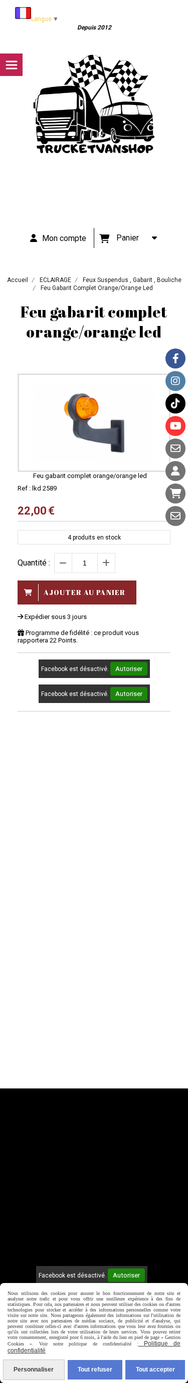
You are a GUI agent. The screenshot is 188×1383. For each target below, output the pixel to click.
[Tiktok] (175, 404)
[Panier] (175, 494)
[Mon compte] (175, 471)
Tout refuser (95, 1369)
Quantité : (34, 563)
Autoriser (128, 668)
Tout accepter (155, 1369)
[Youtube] (175, 426)
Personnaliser (34, 1369)
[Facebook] (175, 358)
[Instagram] (175, 381)
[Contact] (175, 448)
